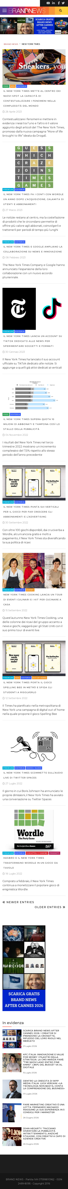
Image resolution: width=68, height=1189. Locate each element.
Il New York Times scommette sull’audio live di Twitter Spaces (33, 775)
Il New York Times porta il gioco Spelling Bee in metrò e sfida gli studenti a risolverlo (27, 687)
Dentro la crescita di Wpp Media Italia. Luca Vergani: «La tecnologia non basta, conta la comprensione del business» (44, 1084)
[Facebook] (58, 3)
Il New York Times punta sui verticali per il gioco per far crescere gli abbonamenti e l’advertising (31, 511)
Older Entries (49, 907)
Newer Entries (19, 902)
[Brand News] (34, 11)
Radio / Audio (34, 768)
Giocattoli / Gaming (37, 853)
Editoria (21, 86)
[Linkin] (53, 3)
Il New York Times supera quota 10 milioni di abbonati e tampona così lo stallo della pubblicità (31, 424)
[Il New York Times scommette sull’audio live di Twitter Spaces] (34, 745)
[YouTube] (48, 3)
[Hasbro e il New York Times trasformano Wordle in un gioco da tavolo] (34, 830)
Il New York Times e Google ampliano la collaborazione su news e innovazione (33, 249)
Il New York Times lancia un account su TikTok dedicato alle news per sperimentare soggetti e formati (32, 341)
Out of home (39, 678)
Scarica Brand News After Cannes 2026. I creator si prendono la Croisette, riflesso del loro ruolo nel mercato (42, 1035)
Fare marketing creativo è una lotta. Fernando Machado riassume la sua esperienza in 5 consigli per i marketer (44, 1108)
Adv (13, 86)
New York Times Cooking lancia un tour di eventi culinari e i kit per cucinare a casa (32, 599)
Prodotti (54, 853)
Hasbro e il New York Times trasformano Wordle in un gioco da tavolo (30, 863)
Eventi (30, 590)
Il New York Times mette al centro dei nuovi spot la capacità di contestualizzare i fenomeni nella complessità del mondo (32, 98)
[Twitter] (63, 3)
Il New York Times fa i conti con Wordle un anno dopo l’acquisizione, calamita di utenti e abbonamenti (33, 199)
